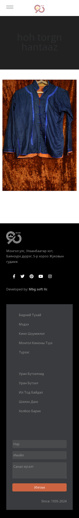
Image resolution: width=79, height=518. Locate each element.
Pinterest (31, 276)
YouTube (40, 276)
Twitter (22, 276)
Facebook (14, 276)
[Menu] (9, 7)
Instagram (50, 276)
